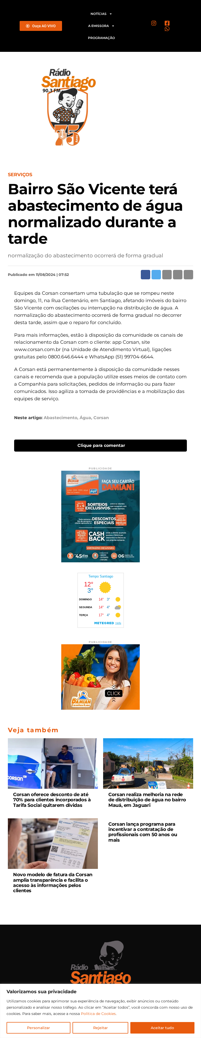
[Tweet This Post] (156, 274)
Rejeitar (100, 1027)
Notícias (99, 14)
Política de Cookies (98, 1013)
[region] (100, 1011)
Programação (101, 38)
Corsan (101, 418)
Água (85, 418)
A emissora (98, 26)
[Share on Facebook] (145, 274)
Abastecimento (60, 418)
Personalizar (38, 1027)
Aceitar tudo (162, 1027)
